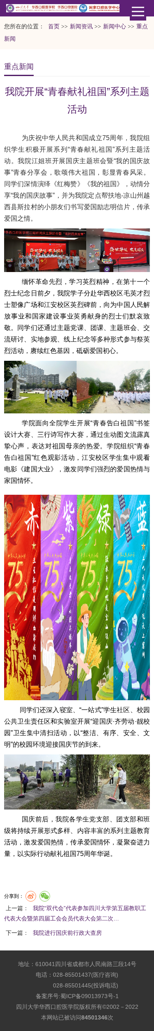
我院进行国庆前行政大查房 (67, 933)
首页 (54, 26)
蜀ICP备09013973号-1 (89, 996)
